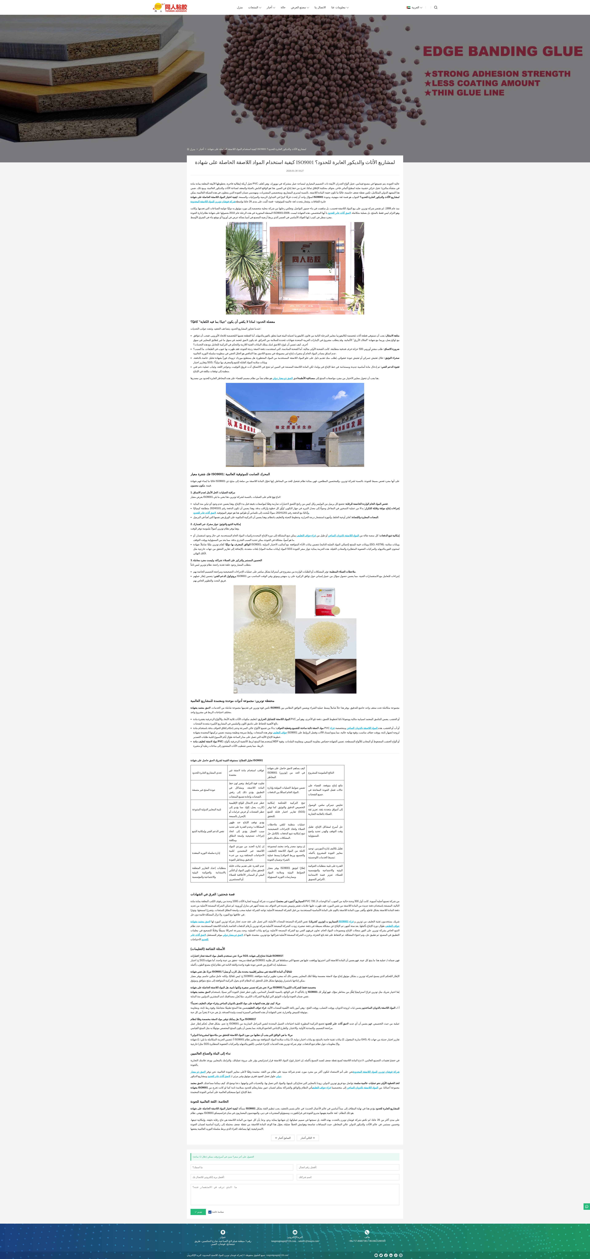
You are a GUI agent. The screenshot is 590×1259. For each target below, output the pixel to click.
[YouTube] (376, 1255)
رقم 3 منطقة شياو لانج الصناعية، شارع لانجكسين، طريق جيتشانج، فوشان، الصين (223, 1242)
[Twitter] (381, 1255)
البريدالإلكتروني (295, 1237)
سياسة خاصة (218, 1212)
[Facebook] (386, 1255)
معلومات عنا (338, 7)
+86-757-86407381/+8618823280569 (367, 1241)
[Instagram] (401, 1255)
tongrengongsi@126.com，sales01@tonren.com (295, 1241)
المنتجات (253, 7)
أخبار (269, 7)
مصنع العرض (298, 7)
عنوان (223, 1237)
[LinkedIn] (391, 1255)
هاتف (367, 1237)
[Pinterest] (396, 1255)
